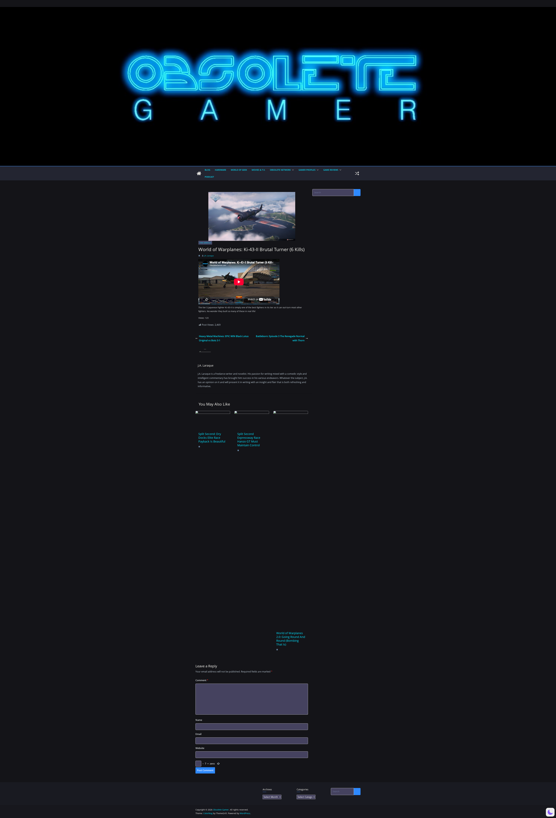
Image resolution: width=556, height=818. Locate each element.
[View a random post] (357, 173)
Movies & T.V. (258, 169)
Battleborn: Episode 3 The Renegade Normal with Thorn (280, 338)
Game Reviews (330, 169)
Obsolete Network (280, 169)
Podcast (209, 176)
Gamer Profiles (307, 169)
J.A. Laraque (209, 255)
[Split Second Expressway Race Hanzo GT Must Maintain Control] (251, 413)
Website (199, 748)
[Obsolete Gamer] (198, 173)
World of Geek (239, 169)
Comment (201, 680)
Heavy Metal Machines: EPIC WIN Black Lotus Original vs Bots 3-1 (224, 338)
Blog (207, 169)
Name (198, 720)
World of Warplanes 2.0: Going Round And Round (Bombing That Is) (290, 638)
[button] (292, 170)
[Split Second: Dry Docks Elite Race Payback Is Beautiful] (212, 413)
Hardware (220, 169)
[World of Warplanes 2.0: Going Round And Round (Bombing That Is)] (290, 413)
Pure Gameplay (205, 243)
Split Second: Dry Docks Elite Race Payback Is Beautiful (211, 437)
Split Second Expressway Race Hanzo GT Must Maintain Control (248, 439)
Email (198, 734)
